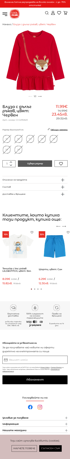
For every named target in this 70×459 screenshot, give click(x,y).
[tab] (35, 179)
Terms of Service (56, 367)
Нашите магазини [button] (14, 430)
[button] (31, 289)
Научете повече (24, 448)
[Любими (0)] (59, 14)
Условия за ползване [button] (15, 418)
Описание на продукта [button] (14, 180)
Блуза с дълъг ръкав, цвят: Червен (34, 24)
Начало (6, 24)
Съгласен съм (50, 448)
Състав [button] (6, 187)
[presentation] (58, 226)
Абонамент (35, 379)
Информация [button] (10, 424)
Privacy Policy (45, 367)
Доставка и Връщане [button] (14, 194)
